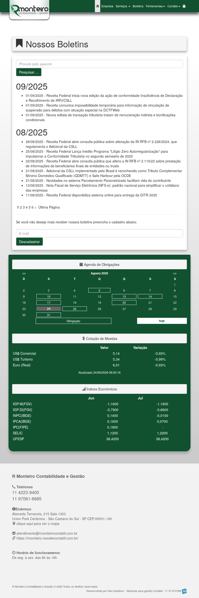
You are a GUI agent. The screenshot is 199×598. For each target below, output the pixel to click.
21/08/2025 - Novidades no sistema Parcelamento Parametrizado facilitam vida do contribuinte (98, 180)
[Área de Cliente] (184, 6)
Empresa (107, 6)
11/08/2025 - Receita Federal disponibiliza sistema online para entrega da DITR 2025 (91, 195)
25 (74, 309)
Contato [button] (172, 6)
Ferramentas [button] (154, 6)
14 (150, 296)
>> (175, 273)
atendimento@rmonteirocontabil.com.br (47, 533)
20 (124, 302)
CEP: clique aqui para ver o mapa (62, 518)
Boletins (138, 6)
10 (48, 296)
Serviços (122, 6)
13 (124, 296)
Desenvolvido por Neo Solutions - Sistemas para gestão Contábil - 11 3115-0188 (134, 591)
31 (48, 315)
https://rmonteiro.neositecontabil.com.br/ (47, 538)
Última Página (49, 207)
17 (48, 302)
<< (24, 273)
